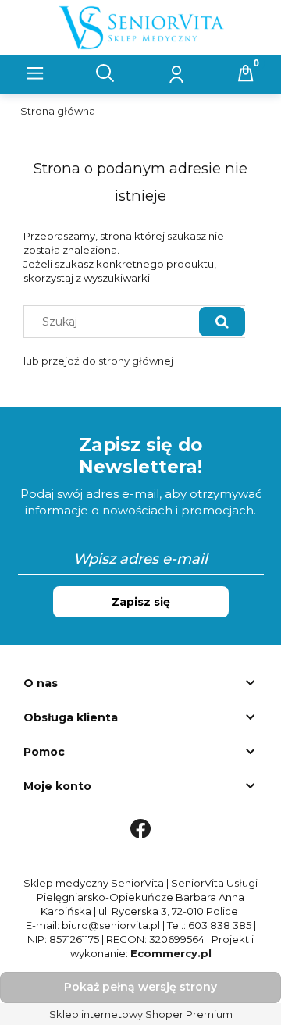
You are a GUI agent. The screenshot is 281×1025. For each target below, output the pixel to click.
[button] (35, 73)
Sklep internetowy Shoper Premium (141, 1014)
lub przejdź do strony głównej (98, 360)
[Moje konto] (176, 73)
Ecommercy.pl (171, 953)
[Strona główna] (141, 26)
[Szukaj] (222, 321)
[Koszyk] (246, 73)
